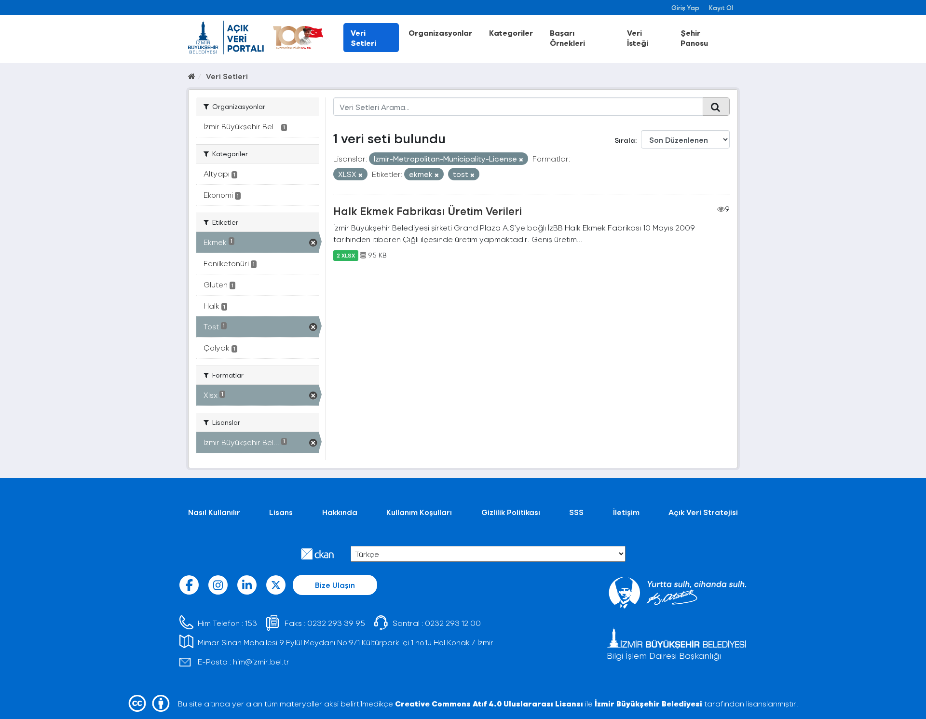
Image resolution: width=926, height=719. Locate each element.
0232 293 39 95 (336, 623)
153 (251, 623)
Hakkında (339, 512)
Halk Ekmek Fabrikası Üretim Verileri (427, 210)
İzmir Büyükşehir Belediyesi (648, 703)
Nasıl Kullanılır (214, 512)
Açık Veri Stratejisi (703, 512)
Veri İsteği (637, 37)
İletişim (626, 512)
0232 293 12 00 (453, 623)
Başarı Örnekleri (567, 37)
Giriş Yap (685, 7)
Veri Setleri (363, 37)
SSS (576, 512)
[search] (716, 106)
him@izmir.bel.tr (261, 661)
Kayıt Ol (721, 7)
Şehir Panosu (694, 37)
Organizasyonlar (440, 32)
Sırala (624, 140)
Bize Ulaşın (335, 585)
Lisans (281, 512)
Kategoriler (511, 32)
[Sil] (521, 159)
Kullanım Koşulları (419, 512)
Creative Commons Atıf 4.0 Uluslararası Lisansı (489, 703)
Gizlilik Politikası (510, 512)
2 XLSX (346, 255)
